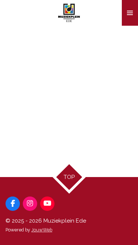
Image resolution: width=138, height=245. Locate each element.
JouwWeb (41, 230)
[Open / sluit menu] (130, 13)
